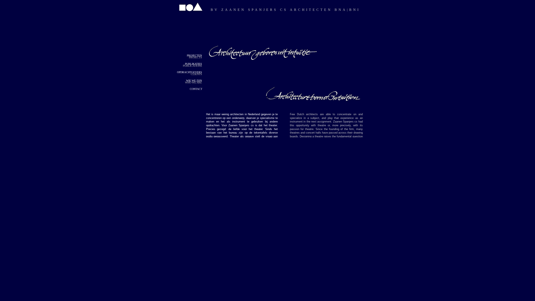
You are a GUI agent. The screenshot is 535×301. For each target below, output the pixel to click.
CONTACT (196, 89)
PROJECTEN (194, 55)
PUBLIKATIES (193, 63)
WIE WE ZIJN (194, 80)
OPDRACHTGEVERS (189, 72)
